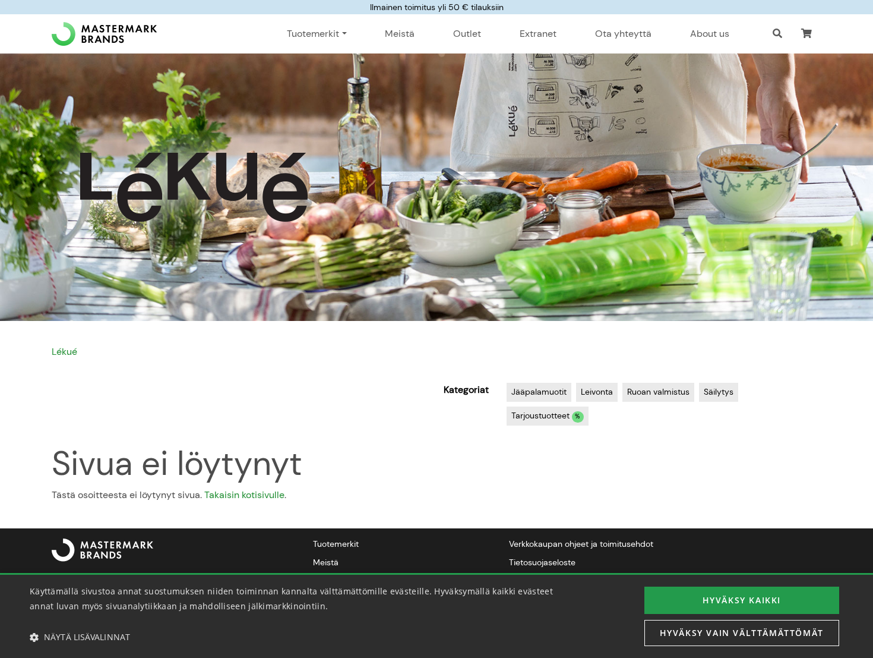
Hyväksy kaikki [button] (742, 600)
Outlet (467, 33)
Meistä (400, 33)
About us (709, 33)
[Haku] (777, 34)
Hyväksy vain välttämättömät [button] (742, 632)
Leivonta (597, 391)
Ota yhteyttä (623, 33)
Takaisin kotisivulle (244, 495)
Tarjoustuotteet (545, 415)
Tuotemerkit (336, 544)
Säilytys (718, 391)
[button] (806, 34)
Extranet (538, 33)
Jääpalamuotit (539, 391)
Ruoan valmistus (658, 391)
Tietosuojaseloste (542, 562)
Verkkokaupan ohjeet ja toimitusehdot (581, 544)
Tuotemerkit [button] (313, 33)
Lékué (64, 351)
